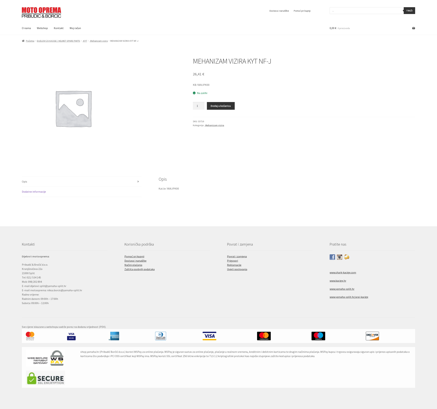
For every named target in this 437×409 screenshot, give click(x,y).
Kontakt (59, 28)
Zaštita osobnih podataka (139, 269)
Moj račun (75, 28)
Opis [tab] (24, 181)
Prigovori (232, 260)
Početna (30, 40)
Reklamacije (234, 265)
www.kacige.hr (338, 280)
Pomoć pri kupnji (302, 10)
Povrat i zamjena (237, 256)
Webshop (42, 28)
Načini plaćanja (133, 265)
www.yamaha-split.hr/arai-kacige (349, 297)
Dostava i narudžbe (279, 10)
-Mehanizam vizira (99, 40)
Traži (409, 10)
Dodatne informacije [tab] (34, 191)
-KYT (85, 40)
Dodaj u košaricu (221, 106)
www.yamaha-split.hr (342, 289)
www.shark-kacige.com (343, 272)
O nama (26, 28)
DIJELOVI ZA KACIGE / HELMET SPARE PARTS (58, 40)
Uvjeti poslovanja (237, 269)
